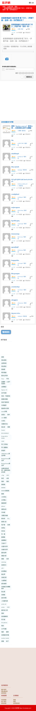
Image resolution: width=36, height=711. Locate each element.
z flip (2, 475)
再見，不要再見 (5, 396)
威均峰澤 (3, 583)
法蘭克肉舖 (4, 515)
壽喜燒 (3, 484)
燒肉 (7, 481)
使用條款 (3, 693)
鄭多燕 (3, 518)
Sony (2, 378)
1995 (7, 475)
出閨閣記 (3, 386)
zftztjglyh (14, 300)
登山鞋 (3, 591)
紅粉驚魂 (3, 571)
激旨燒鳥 (3, 360)
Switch (3, 430)
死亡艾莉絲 (4, 444)
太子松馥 (3, 629)
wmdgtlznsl (15, 194)
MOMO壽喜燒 (5, 490)
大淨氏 (3, 421)
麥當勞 (3, 450)
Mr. (12, 140)
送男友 (3, 528)
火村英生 (3, 497)
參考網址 (9, 66)
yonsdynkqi (15, 287)
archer (3, 607)
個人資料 (3, 701)
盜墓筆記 (3, 540)
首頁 (4, 7)
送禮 (8, 525)
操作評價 (3, 598)
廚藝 (2, 641)
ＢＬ (8, 518)
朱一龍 (3, 534)
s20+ (2, 568)
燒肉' (2, 481)
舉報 (31, 130)
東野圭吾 (3, 509)
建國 (2, 559)
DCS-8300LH (5, 433)
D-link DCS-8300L (4, 437)
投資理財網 (16, 703)
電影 (16, 7)
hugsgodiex (15, 260)
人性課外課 (4, 601)
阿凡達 (3, 619)
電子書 (3, 525)
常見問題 (3, 700)
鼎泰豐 (3, 369)
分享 (14, 32)
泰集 (2, 357)
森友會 (3, 427)
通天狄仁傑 (4, 610)
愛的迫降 (3, 552)
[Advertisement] (18, 99)
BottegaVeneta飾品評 (5, 459)
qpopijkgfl (15, 247)
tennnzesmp (15, 234)
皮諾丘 (3, 414)
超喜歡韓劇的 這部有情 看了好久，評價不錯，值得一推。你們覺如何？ (22, 26)
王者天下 (3, 543)
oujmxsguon (15, 207)
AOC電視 (4, 417)
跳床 (2, 625)
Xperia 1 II (4, 390)
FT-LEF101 (4, 622)
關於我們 (3, 689)
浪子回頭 (3, 393)
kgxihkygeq (15, 220)
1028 (2, 441)
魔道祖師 (3, 503)
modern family (5, 638)
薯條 (7, 632)
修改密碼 (3, 703)
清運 (8, 427)
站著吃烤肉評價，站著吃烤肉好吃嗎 (5, 470)
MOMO (3, 487)
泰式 (2, 478)
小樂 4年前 (20, 29)
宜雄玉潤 (3, 577)
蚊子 (7, 641)
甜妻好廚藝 (4, 399)
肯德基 (3, 594)
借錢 (14, 700)
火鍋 (7, 478)
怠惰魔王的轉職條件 (5, 587)
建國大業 (3, 555)
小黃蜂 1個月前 (22, 130)
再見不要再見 (5, 402)
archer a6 (3, 604)
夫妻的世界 (4, 546)
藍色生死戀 (4, 375)
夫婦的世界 (4, 549)
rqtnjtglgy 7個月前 (22, 170)
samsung (3, 562)
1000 (8, 607)
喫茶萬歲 (3, 372)
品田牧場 (3, 363)
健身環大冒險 (5, 408)
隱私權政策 (4, 691)
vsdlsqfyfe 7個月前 (22, 316)
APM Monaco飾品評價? (5, 454)
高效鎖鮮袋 (4, 616)
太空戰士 (3, 500)
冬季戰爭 (3, 405)
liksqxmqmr (15, 273)
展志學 (3, 574)
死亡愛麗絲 (4, 447)
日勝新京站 (4, 424)
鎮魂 (2, 494)
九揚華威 (3, 580)
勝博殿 (3, 537)
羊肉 (7, 378)
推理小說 (3, 521)
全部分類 (10, 7)
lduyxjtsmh (15, 167)
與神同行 (3, 565)
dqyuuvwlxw (15, 313)
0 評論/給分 (27, 32)
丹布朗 (3, 512)
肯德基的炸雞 (5, 635)
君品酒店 (3, 366)
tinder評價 (4, 411)
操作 (8, 414)
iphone (3, 506)
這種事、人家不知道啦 (5, 382)
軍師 (2, 613)
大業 (7, 559)
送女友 (3, 531)
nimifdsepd (15, 153)
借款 (14, 701)
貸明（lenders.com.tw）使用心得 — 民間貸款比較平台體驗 (22, 127)
